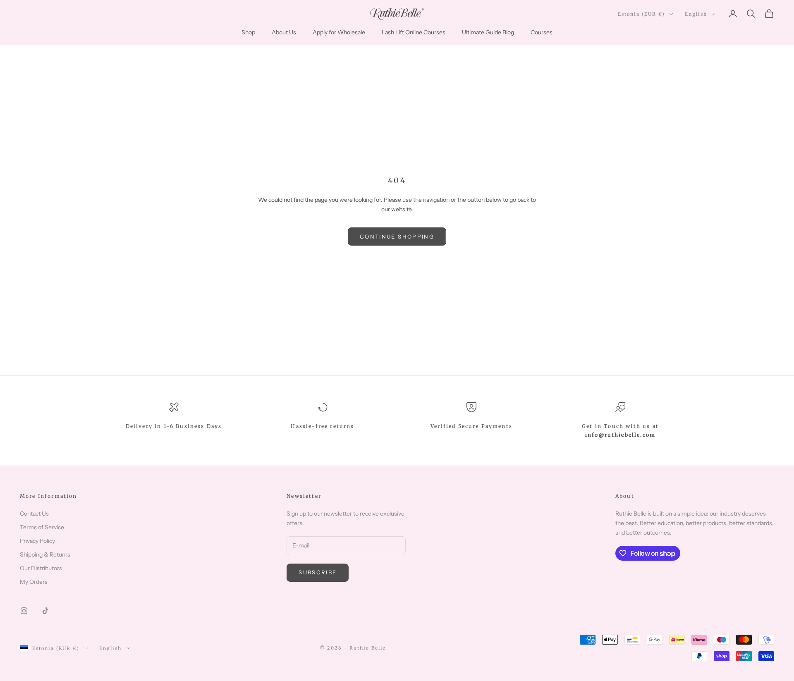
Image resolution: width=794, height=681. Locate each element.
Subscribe (318, 572)
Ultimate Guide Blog (488, 32)
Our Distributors (41, 568)
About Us (284, 32)
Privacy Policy (37, 541)
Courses (541, 32)
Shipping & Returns (45, 554)
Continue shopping (397, 236)
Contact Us (34, 513)
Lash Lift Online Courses (413, 32)
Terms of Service (42, 527)
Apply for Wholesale (339, 32)
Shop (248, 32)
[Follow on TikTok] (45, 611)
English (696, 14)
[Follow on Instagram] (24, 611)
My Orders (34, 581)
